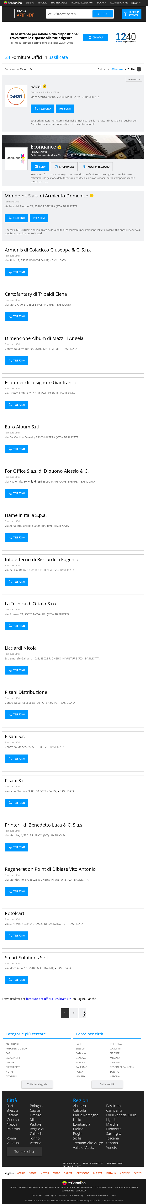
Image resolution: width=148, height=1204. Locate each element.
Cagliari (115, 1048)
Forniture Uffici (39, 151)
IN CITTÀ (97, 1173)
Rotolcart (14, 913)
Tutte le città (107, 1084)
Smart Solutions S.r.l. (27, 957)
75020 (28, 614)
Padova (115, 1062)
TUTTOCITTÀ (101, 1187)
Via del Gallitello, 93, (18, 570)
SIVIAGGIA (120, 1187)
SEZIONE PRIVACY (72, 1166)
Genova (81, 1058)
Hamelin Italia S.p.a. (26, 515)
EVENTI (137, 1173)
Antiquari (12, 1044)
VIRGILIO (42, 3)
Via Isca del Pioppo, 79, (19, 206)
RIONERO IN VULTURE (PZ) (66, 658)
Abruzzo (79, 1105)
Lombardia (81, 1124)
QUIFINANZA (132, 1187)
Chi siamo (36, 1195)
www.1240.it (66, 42)
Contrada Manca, (16, 747)
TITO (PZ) (46, 526)
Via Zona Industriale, (18, 526)
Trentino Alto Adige (88, 1142)
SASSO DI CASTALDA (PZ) (51, 924)
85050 (46, 481)
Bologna (116, 1044)
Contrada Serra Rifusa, (20, 349)
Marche (112, 1124)
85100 (38, 206)
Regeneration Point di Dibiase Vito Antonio (50, 869)
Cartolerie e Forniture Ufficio (45, 92)
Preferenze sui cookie (97, 1195)
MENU (134, 3)
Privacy (63, 1195)
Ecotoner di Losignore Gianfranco (41, 382)
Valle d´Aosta (83, 1147)
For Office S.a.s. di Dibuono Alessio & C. (47, 471)
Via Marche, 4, (14, 835)
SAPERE (68, 1173)
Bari (78, 1044)
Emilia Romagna (85, 1115)
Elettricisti (13, 1067)
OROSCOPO (83, 1173)
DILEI (110, 1187)
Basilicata (113, 1105)
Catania (81, 1053)
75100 (61, 97)
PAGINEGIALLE (59, 3)
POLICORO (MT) (39, 260)
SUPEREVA (81, 1191)
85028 (44, 658)
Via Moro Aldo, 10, (17, 968)
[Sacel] (16, 96)
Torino (114, 1071)
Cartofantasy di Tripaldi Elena (36, 294)
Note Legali (50, 1195)
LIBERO (30, 3)
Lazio (77, 1119)
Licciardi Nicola (21, 648)
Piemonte (113, 1129)
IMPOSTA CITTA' (115, 1163)
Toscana (112, 1138)
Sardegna (113, 1133)
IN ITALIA (111, 1173)
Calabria (79, 1110)
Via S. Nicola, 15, (15, 924)
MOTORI (44, 1173)
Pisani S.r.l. (16, 736)
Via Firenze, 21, (15, 614)
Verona (115, 1076)
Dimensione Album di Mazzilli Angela (44, 338)
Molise (78, 1129)
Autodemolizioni (17, 1048)
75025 (25, 260)
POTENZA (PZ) (52, 206)
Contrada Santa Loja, (18, 702)
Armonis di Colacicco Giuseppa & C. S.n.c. (48, 249)
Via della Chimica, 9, (18, 791)
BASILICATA (92, 97)
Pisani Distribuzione (26, 692)
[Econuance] (16, 158)
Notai (9, 1071)
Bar (8, 1053)
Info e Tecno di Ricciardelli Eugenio (41, 559)
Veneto (111, 1147)
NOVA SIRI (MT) (43, 614)
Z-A (133, 69)
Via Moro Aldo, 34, (17, 304)
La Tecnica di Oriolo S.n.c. (31, 603)
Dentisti (11, 1062)
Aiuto (113, 1195)
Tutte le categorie (37, 1084)
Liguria (111, 1119)
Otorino (11, 1076)
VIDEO (56, 1173)
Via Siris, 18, (13, 260)
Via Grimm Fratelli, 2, (18, 393)
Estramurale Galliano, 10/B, (22, 658)
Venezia (81, 1076)
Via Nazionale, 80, (16, 481)
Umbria (112, 1142)
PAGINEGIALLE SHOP (82, 3)
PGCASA (101, 3)
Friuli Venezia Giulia (121, 1115)
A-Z (127, 69)
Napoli (80, 1062)
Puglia (77, 1133)
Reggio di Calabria (122, 1067)
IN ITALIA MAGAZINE (93, 1163)
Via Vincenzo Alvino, (44, 97)
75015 (27, 835)
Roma (79, 1071)
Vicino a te (26, 69)
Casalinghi (13, 1058)
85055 (32, 304)
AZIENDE (125, 1173)
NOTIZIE (21, 1173)
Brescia (80, 1048)
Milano (115, 1058)
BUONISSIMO (68, 1191)
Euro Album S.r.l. (22, 426)
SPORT (32, 1173)
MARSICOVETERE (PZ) (65, 481)
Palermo (81, 1067)
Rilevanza (117, 69)
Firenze (114, 1053)
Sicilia (77, 1138)
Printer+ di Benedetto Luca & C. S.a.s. (44, 825)
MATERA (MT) (74, 97)
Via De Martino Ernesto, (20, 437)
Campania (114, 1110)
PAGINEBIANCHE (119, 3)
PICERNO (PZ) (46, 304)
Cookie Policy (76, 1195)
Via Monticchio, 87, (17, 879)
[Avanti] (82, 1013)
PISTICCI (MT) (41, 835)
